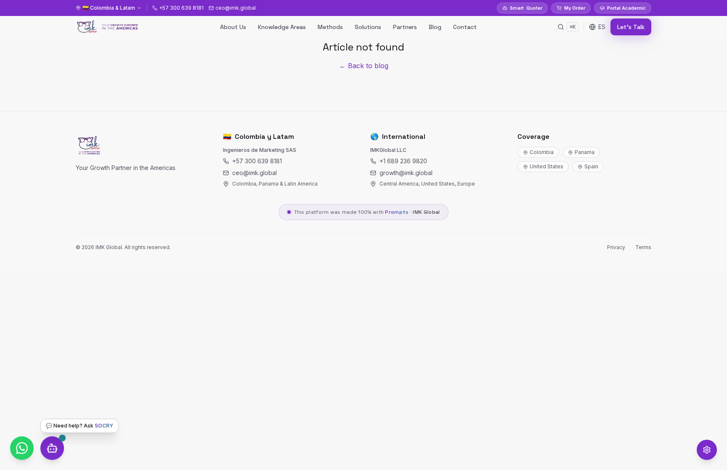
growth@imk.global (405, 172)
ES (601, 26)
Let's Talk (631, 27)
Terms (643, 247)
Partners (405, 27)
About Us (233, 27)
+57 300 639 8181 (257, 161)
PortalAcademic (626, 8)
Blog (435, 27)
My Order (574, 8)
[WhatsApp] (22, 448)
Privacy (616, 247)
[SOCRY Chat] (52, 448)
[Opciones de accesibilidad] (707, 450)
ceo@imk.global (254, 172)
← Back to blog (363, 65)
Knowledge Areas (282, 27)
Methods (330, 27)
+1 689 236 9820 (403, 161)
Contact (465, 27)
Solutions (368, 27)
